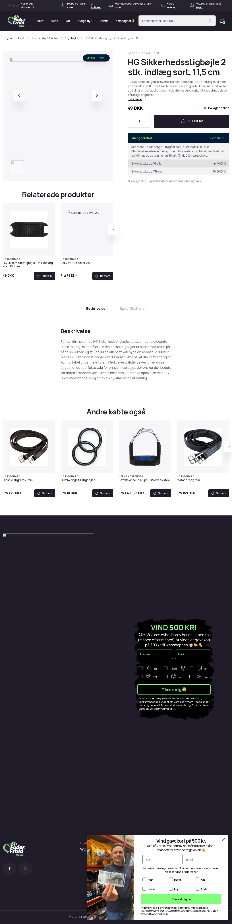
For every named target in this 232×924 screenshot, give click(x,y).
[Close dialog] (224, 839)
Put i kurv (47, 276)
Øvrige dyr (84, 21)
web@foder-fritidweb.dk (28, 5)
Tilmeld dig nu (181, 899)
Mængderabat (96, 58)
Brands (103, 21)
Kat (67, 21)
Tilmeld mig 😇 (174, 689)
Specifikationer (133, 308)
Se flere (215, 138)
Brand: (143, 53)
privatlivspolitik (166, 708)
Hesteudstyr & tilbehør (44, 38)
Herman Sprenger (131, 476)
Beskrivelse (95, 308)
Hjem (8, 38)
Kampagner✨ (125, 21)
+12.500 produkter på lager (208, 5)
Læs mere (135, 99)
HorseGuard (11, 259)
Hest (40, 21)
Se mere (105, 276)
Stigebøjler (71, 38)
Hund (54, 21)
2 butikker (96, 5)
